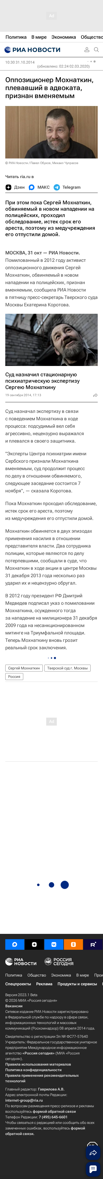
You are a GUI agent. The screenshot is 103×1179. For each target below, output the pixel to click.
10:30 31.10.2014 (20, 62)
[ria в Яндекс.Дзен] (34, 944)
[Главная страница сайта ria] (31, 49)
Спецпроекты (18, 984)
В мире (82, 975)
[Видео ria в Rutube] (92, 944)
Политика (13, 975)
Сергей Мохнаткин (24, 668)
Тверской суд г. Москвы (67, 668)
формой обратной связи (54, 1111)
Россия (14, 676)
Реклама (44, 984)
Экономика (61, 975)
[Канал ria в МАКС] (14, 944)
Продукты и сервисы (77, 984)
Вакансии (13, 1006)
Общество (36, 975)
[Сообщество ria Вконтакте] (53, 944)
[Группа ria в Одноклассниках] (73, 944)
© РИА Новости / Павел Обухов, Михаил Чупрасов (41, 163)
